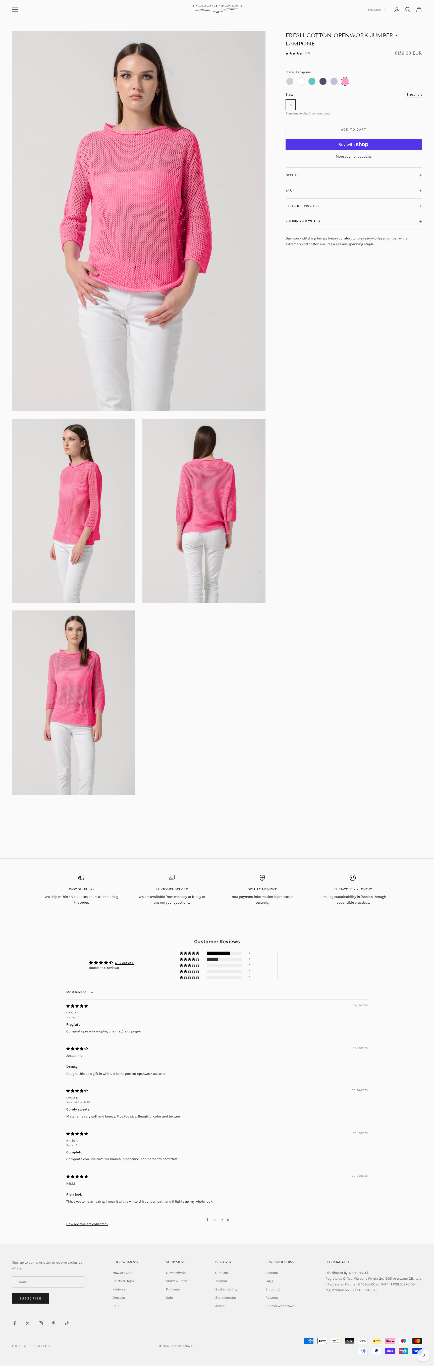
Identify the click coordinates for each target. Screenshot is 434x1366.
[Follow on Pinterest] (53, 1323)
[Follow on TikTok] (66, 1323)
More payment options (353, 156)
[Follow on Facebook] (14, 1323)
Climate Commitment (353, 889)
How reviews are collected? (87, 1224)
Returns (271, 1297)
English (374, 10)
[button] (190, 953)
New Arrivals (122, 1273)
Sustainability (226, 1289)
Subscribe (30, 1298)
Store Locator (225, 1297)
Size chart (414, 94)
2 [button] (215, 1220)
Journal (221, 1281)
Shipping (272, 1289)
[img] (77, 1006)
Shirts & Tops (123, 1281)
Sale (116, 1306)
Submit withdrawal (280, 1306)
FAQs (269, 1281)
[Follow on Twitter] (27, 1323)
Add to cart (354, 129)
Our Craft (222, 1273)
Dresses (119, 1297)
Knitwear (120, 1289)
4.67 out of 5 (124, 963)
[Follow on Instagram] (40, 1323)
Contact (271, 1273)
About (220, 1306)
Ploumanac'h (337, 1262)
